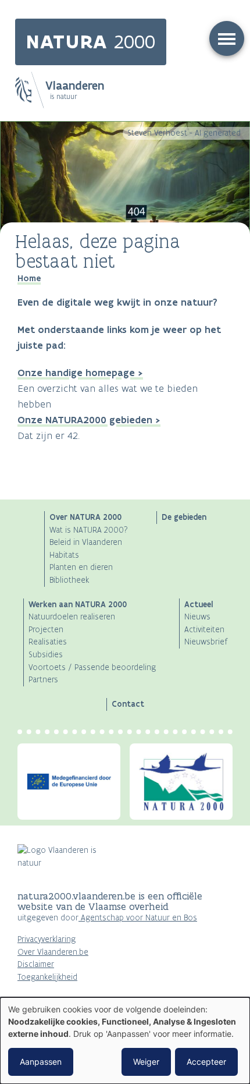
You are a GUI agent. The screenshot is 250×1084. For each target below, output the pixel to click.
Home (29, 278)
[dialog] (125, 1040)
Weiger (146, 1062)
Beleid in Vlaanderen (85, 542)
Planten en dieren (81, 567)
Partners (43, 680)
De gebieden (184, 517)
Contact (128, 704)
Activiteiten (204, 630)
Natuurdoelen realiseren (71, 617)
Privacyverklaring (46, 939)
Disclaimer (35, 964)
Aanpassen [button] (41, 1062)
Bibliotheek (69, 580)
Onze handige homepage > (80, 372)
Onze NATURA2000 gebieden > (88, 419)
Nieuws (197, 617)
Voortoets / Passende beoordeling (92, 667)
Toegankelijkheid (47, 977)
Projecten (45, 630)
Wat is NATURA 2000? (88, 530)
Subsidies (45, 655)
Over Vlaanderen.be (52, 952)
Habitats (64, 555)
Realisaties (47, 642)
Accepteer (206, 1062)
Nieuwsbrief (205, 642)
